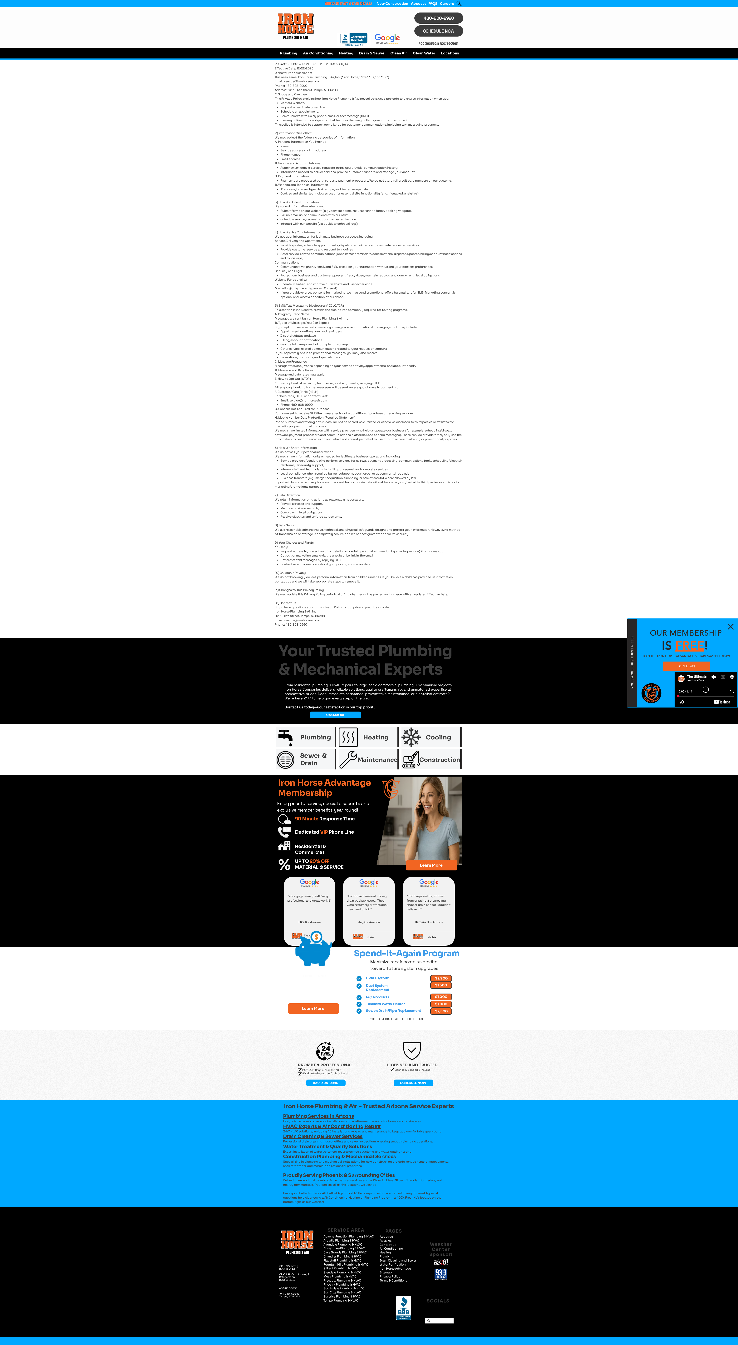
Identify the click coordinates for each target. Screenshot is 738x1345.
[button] (731, 627)
